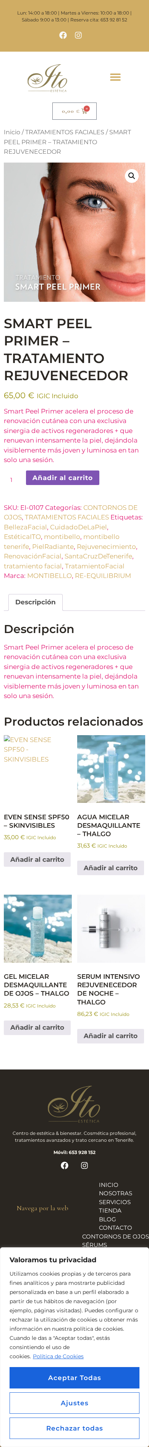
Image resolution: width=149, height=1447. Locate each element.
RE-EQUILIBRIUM (103, 575)
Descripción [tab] (35, 602)
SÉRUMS (94, 1244)
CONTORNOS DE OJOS (115, 1236)
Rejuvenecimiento (106, 546)
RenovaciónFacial (33, 556)
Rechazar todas (74, 1428)
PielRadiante (53, 546)
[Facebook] (63, 35)
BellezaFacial (25, 527)
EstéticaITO (22, 536)
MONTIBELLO (49, 575)
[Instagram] (78, 35)
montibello (62, 536)
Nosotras (115, 1193)
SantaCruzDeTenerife (98, 556)
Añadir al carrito (62, 478)
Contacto (115, 1227)
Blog (107, 1219)
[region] (74, 1347)
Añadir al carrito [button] (37, 859)
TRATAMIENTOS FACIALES (64, 132)
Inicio (12, 132)
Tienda (110, 1210)
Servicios (115, 1202)
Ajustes (75, 1403)
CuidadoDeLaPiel (78, 527)
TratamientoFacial (95, 566)
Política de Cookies (58, 1356)
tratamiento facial (33, 566)
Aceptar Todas (74, 1378)
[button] (115, 77)
